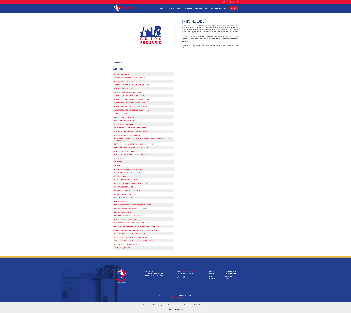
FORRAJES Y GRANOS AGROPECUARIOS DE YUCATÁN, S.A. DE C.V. (135, 144)
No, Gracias (179, 309)
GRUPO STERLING (120, 176)
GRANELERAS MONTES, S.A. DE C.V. (125, 151)
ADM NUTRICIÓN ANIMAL (122, 74)
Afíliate (233, 8)
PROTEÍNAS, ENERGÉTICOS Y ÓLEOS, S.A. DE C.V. (129, 233)
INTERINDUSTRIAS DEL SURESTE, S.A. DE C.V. (128, 190)
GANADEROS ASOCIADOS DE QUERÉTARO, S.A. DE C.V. (131, 147)
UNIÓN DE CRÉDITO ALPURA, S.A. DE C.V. (127, 244)
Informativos (188, 8)
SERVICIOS (211, 274)
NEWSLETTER (228, 276)
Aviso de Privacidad (175, 297)
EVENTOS (227, 278)
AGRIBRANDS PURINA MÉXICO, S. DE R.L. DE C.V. (129, 78)
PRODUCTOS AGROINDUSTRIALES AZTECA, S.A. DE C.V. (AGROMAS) (135, 230)
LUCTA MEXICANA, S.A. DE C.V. (124, 198)
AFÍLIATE (211, 276)
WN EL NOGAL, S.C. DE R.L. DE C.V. (125, 248)
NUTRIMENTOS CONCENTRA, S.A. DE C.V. (127, 215)
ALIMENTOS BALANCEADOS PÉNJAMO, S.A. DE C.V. (130, 103)
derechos (168, 296)
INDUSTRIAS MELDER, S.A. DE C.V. (125, 187)
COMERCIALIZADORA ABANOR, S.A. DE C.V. (127, 124)
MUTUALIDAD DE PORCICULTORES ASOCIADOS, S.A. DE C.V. (133, 205)
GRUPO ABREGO (119, 158)
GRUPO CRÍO (118, 162)
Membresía (171, 8)
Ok (170, 309)
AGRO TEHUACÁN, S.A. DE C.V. (123, 81)
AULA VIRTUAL (212, 278)
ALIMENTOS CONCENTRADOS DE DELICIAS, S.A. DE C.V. (131, 110)
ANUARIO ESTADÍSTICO (230, 274)
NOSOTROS (211, 271)
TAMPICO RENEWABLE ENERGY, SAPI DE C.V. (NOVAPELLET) (133, 241)
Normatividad (209, 8)
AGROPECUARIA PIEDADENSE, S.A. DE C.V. (127, 92)
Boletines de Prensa (221, 8)
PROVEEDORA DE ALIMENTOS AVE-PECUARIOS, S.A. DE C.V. (133, 237)
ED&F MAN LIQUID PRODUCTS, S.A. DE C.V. (127, 135)
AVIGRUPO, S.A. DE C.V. (121, 113)
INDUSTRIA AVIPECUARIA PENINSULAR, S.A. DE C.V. (130, 183)
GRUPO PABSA (118, 165)
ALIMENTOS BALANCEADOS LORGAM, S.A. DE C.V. (130, 96)
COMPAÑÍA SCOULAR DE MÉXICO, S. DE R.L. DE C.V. (130, 128)
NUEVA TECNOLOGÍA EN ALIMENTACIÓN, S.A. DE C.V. (131, 208)
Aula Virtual (198, 8)
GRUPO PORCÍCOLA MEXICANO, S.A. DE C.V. (128, 173)
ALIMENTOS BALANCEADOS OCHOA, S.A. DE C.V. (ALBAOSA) (133, 99)
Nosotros (162, 8)
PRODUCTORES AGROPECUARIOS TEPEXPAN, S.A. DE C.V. (132, 223)
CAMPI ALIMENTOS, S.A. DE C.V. (124, 121)
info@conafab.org (187, 271)
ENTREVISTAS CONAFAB (230, 271)
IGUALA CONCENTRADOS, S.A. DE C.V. (126, 180)
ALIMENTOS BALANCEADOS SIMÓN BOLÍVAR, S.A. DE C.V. (132, 106)
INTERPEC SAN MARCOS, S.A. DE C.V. (126, 194)
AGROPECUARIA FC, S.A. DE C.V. (124, 88)
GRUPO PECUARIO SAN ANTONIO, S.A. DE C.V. (128, 169)
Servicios (179, 8)
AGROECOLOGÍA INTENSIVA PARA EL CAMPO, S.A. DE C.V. (132, 85)
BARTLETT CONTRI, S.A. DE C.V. (124, 117)
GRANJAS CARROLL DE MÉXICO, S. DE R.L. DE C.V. (130, 155)
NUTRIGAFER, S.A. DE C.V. (122, 212)
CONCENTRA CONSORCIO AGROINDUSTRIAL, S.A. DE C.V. (132, 131)
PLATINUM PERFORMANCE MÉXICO (125, 219)
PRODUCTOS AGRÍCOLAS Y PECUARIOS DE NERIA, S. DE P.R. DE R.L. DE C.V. (138, 226)
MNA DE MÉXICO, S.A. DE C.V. (123, 201)
